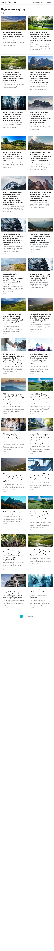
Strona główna (49, 2)
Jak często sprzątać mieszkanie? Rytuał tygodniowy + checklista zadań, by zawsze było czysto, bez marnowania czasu (13, 438)
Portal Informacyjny (9, 2)
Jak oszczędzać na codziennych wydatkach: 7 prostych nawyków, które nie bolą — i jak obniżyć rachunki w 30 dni (13, 478)
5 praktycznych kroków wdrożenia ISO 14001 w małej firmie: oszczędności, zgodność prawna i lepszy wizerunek (40, 594)
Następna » (30, 616)
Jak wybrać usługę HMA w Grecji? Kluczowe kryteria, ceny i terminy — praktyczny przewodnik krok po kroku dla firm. (13, 156)
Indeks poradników (38, 2)
